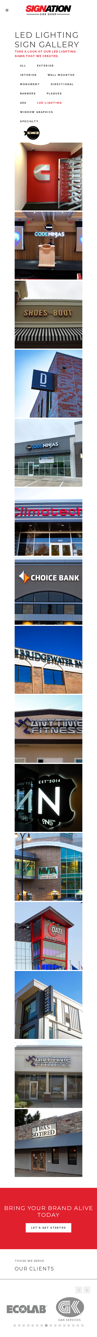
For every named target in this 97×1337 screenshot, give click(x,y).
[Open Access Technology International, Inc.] (48, 936)
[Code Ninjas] (48, 246)
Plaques (54, 93)
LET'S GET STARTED (48, 1227)
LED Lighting (49, 102)
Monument (30, 84)
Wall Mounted (61, 75)
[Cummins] (48, 176)
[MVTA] (48, 867)
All (23, 65)
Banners (28, 93)
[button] (86, 1290)
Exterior (45, 65)
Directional (62, 84)
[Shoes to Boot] (48, 315)
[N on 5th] (48, 798)
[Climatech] (48, 522)
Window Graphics (36, 112)
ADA (23, 102)
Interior (28, 75)
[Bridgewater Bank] (48, 660)
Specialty (29, 121)
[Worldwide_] (48, 1143)
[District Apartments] (48, 384)
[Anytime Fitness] (48, 729)
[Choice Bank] (48, 591)
